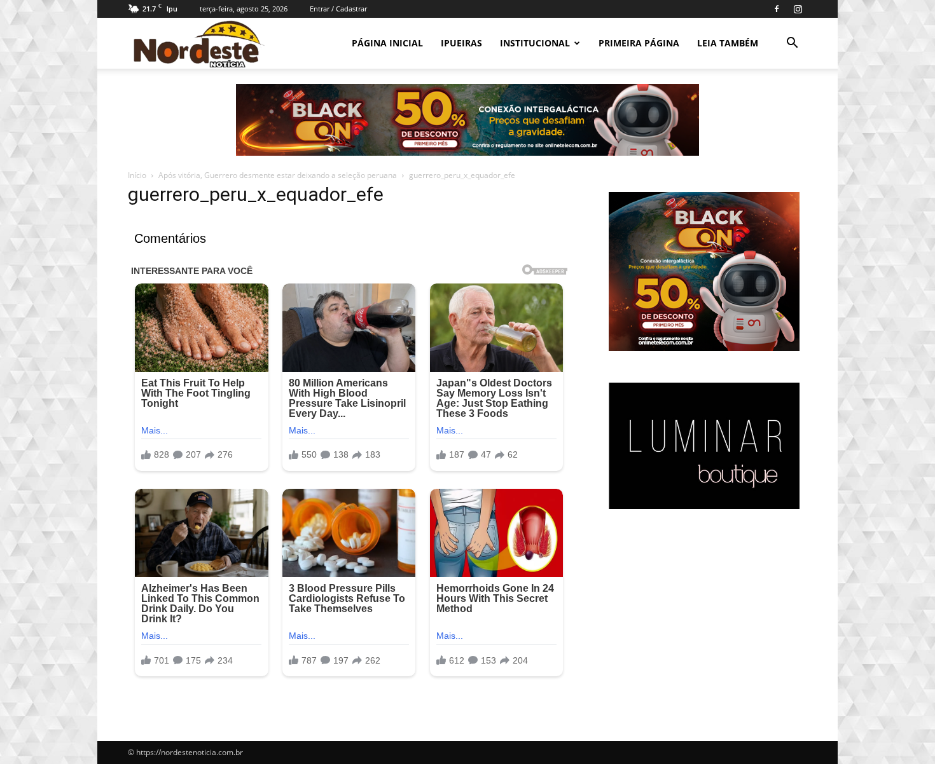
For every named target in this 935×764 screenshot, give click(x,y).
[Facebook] (776, 9)
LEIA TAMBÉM (727, 43)
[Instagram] (797, 9)
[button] (792, 44)
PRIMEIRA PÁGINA (639, 43)
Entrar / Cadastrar (338, 8)
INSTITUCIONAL (535, 43)
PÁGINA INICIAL (387, 43)
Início (137, 175)
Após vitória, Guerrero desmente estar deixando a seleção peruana (277, 175)
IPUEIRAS (461, 43)
